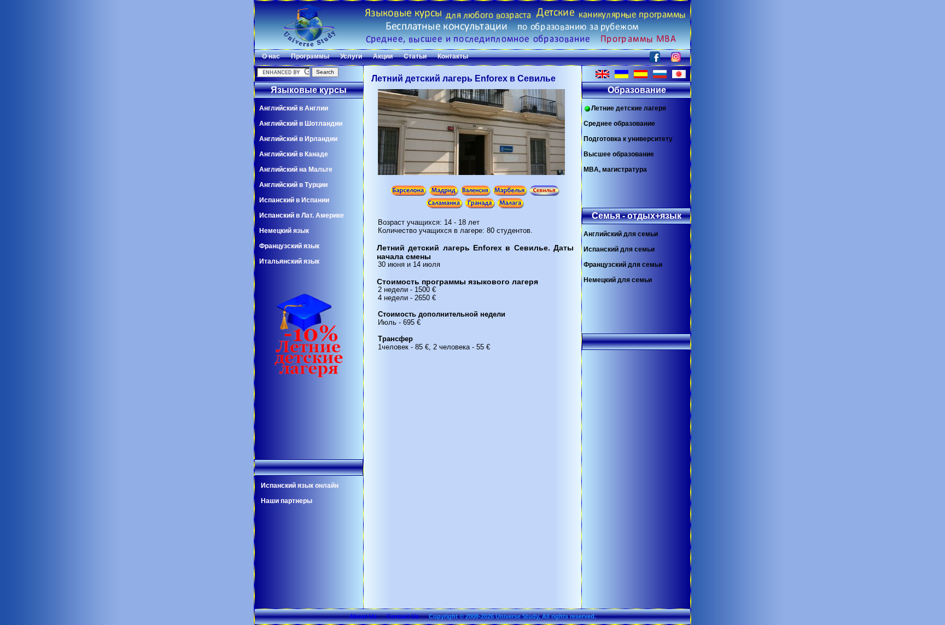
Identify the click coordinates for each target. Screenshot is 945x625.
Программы (310, 56)
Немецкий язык (284, 231)
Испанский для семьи (619, 249)
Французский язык (289, 246)
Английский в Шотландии (300, 123)
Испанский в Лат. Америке (301, 215)
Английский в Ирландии (298, 139)
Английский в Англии (293, 108)
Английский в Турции (293, 185)
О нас (271, 56)
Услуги (351, 56)
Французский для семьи (623, 264)
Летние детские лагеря (628, 108)
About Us (363, 616)
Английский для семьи (621, 234)
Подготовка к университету (628, 139)
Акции (383, 56)
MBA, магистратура (615, 169)
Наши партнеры (286, 501)
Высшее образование (619, 154)
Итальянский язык (289, 261)
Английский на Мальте (295, 169)
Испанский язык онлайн (300, 485)
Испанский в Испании (294, 200)
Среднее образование (619, 123)
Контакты (453, 56)
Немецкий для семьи (618, 280)
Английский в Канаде (293, 154)
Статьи (415, 56)
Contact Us (403, 616)
